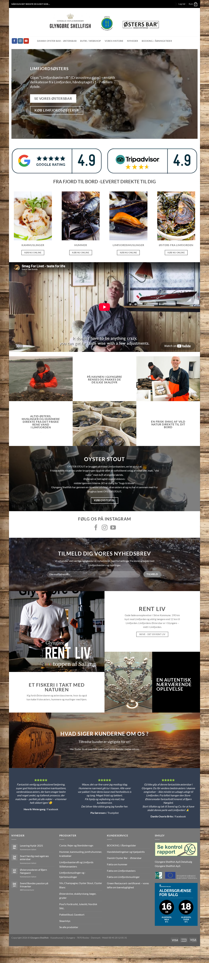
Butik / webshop (90, 40)
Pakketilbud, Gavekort (71, 914)
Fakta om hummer (117, 864)
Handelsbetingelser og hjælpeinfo (126, 851)
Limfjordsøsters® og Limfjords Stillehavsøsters (76, 864)
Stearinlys (64, 920)
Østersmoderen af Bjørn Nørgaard (33, 871)
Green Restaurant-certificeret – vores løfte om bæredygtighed (128, 885)
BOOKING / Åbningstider (157, 40)
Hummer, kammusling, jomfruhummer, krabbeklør (80, 854)
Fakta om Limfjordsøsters (121, 870)
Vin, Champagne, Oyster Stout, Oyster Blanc (80, 885)
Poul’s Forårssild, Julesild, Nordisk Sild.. (78, 906)
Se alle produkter (68, 927)
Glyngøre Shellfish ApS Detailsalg (173, 861)
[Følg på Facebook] (14, 41)
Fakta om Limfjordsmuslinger (123, 876)
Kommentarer (27, 890)
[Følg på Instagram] (20, 41)
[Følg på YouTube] (26, 41)
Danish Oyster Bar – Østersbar (57, 40)
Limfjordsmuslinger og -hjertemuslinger (72, 874)
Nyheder (132, 40)
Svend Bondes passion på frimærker (34, 885)
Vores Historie (114, 40)
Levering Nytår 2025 (31, 845)
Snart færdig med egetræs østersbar (34, 857)
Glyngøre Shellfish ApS (167, 865)
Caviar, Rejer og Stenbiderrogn (76, 845)
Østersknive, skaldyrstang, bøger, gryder (77, 895)
